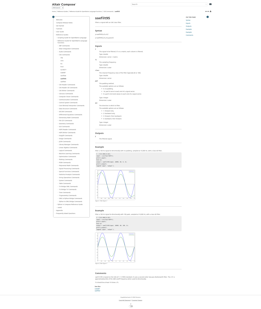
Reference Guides (62, 11)
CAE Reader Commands (67, 85)
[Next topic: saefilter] (208, 11)
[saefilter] (208, 11)
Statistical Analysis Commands (69, 174)
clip (61, 58)
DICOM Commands (65, 112)
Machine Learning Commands (69, 154)
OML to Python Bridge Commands (70, 198)
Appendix (59, 210)
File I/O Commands (65, 121)
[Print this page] (211, 11)
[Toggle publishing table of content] (53, 17)
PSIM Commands (65, 163)
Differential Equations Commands (70, 115)
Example (189, 29)
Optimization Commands (67, 157)
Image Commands (65, 139)
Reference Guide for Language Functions (86, 11)
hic (61, 64)
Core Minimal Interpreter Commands (71, 106)
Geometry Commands (66, 124)
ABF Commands (64, 46)
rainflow (63, 76)
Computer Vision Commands (69, 97)
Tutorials (59, 29)
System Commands (65, 180)
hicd (61, 67)
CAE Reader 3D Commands (68, 88)
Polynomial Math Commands (69, 165)
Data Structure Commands (68, 109)
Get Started (60, 26)
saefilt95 (117, 11)
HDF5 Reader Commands (67, 130)
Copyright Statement (125, 300)
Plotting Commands (65, 159)
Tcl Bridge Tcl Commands (67, 189)
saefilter (63, 82)
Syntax (188, 20)
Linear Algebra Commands (68, 148)
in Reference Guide (70, 204)
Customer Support (137, 300)
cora (61, 61)
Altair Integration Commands (69, 49)
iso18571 (63, 70)
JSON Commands (65, 142)
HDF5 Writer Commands (67, 133)
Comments (189, 35)
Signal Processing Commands (69, 169)
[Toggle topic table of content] (208, 17)
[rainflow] (206, 11)
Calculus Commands (66, 94)
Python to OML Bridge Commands (70, 201)
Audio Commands (65, 52)
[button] (55, 20)
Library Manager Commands (69, 144)
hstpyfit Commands (65, 136)
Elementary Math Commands (69, 118)
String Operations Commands (69, 178)
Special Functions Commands (69, 172)
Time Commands (65, 192)
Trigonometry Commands (67, 195)
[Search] (205, 5)
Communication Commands (68, 100)
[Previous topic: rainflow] (206, 11)
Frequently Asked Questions (65, 213)
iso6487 (63, 73)
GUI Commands (64, 127)
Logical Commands (65, 151)
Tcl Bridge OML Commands (68, 186)
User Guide (60, 32)
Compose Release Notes (64, 23)
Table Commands (65, 183)
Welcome (59, 20)
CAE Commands (108, 11)
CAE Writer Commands (67, 91)
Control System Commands (68, 103)
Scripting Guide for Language (72, 38)
